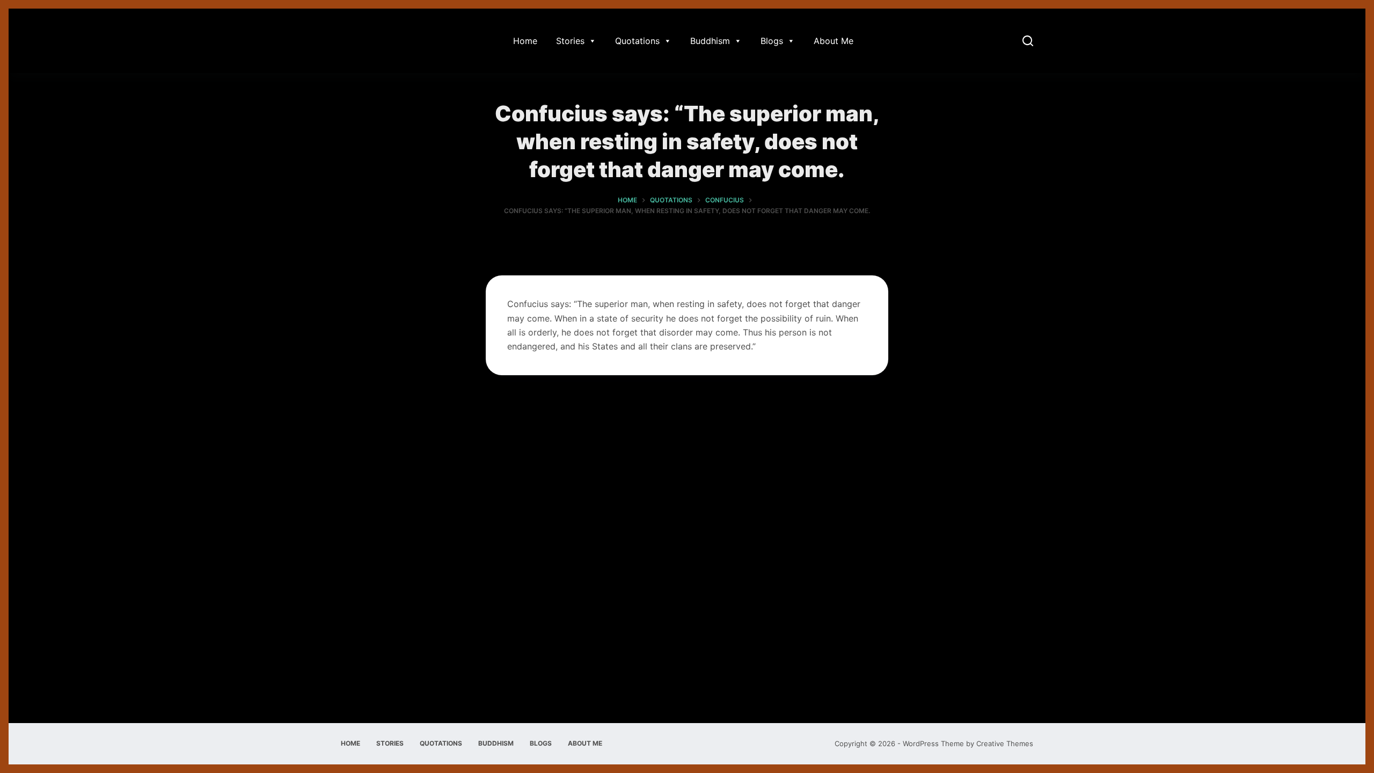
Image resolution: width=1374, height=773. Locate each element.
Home (525, 40)
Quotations (637, 40)
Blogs (772, 40)
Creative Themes (1004, 743)
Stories (570, 40)
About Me (833, 40)
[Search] (1027, 40)
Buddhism (710, 40)
